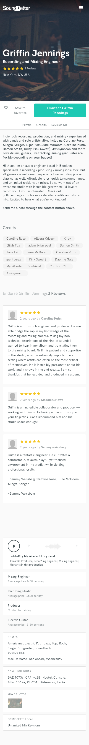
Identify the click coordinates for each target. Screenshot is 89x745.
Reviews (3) (59, 125)
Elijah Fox (13, 245)
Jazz (47, 643)
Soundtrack (43, 648)
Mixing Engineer (19, 577)
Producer (14, 606)
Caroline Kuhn (66, 252)
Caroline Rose (16, 239)
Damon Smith (69, 245)
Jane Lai (12, 252)
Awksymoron (15, 273)
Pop (54, 643)
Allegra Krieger (44, 239)
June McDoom (36, 252)
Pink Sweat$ (37, 259)
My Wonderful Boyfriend (23, 266)
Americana (15, 643)
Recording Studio (19, 591)
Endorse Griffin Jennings (25, 293)
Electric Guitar (18, 620)
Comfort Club (59, 266)
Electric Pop (33, 643)
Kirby (67, 239)
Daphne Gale (64, 259)
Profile (26, 125)
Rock (62, 643)
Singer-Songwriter (20, 648)
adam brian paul (39, 245)
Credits (41, 125)
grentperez (13, 259)
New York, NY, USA (16, 75)
